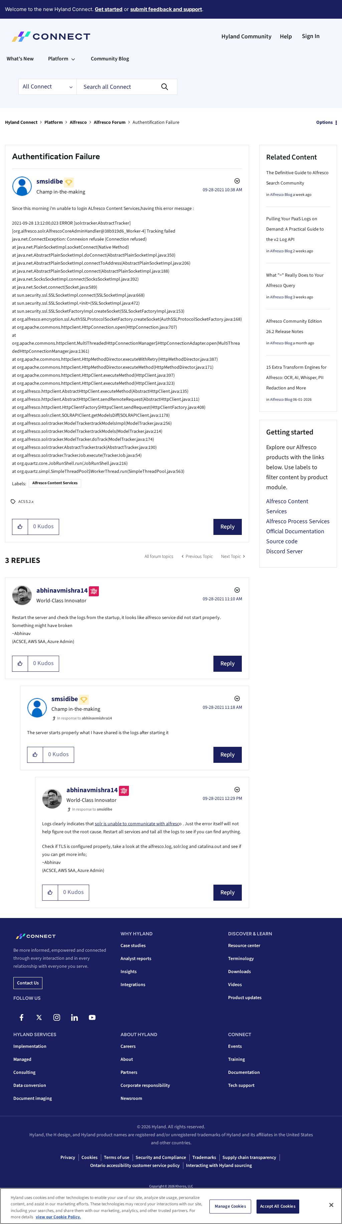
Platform (53, 122)
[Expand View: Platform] (73, 58)
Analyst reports (136, 958)
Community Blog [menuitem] (110, 58)
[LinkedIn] (74, 1017)
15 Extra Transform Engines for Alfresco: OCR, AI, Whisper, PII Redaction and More (296, 377)
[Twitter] (39, 1017)
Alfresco (78, 122)
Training (236, 1059)
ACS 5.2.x (25, 502)
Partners (129, 1072)
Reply (227, 527)
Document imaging (32, 1098)
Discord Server (284, 551)
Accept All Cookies (277, 1206)
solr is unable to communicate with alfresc (137, 824)
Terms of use (116, 1157)
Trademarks (204, 1157)
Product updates (245, 997)
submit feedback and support (166, 9)
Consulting (24, 1072)
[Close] (331, 1205)
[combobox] (126, 87)
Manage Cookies (230, 1206)
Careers (128, 1046)
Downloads (239, 971)
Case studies (133, 945)
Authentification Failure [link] (156, 122)
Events (235, 1046)
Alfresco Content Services (54, 483)
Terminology (241, 958)
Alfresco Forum (110, 122)
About (127, 1059)
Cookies (89, 1157)
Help (286, 36)
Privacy (67, 1157)
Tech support (241, 1085)
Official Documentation (295, 531)
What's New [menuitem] (20, 58)
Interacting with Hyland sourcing (219, 1165)
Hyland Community (246, 36)
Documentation (244, 1072)
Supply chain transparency (249, 1157)
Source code (282, 541)
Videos (235, 984)
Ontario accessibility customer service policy (135, 1165)
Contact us (28, 983)
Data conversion (29, 1085)
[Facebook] (21, 1017)
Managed (22, 1059)
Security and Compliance (161, 1157)
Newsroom (131, 1098)
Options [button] (324, 122)
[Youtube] (92, 1017)
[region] (171, 1206)
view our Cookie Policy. (58, 1217)
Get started (109, 9)
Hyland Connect (21, 122)
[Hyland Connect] (51, 36)
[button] (20, 527)
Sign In (311, 36)
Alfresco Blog (281, 195)
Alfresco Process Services (298, 521)
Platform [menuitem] (58, 58)
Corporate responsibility (145, 1085)
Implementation (29, 1046)
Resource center (244, 945)
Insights (129, 971)
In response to (84, 718)
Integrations (133, 984)
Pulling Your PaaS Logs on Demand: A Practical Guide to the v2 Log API (295, 229)
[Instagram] (57, 1017)
